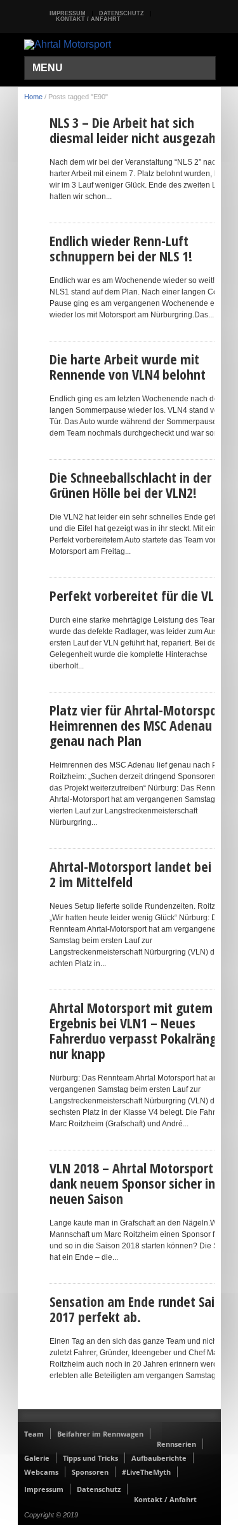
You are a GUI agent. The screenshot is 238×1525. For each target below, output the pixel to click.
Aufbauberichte (159, 1458)
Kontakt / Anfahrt (88, 19)
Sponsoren (90, 1472)
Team (34, 1434)
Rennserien (176, 1444)
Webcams (41, 1472)
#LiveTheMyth (146, 1472)
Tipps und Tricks (90, 1458)
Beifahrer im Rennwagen (100, 1434)
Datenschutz (121, 13)
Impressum (68, 13)
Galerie (37, 1458)
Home (33, 96)
